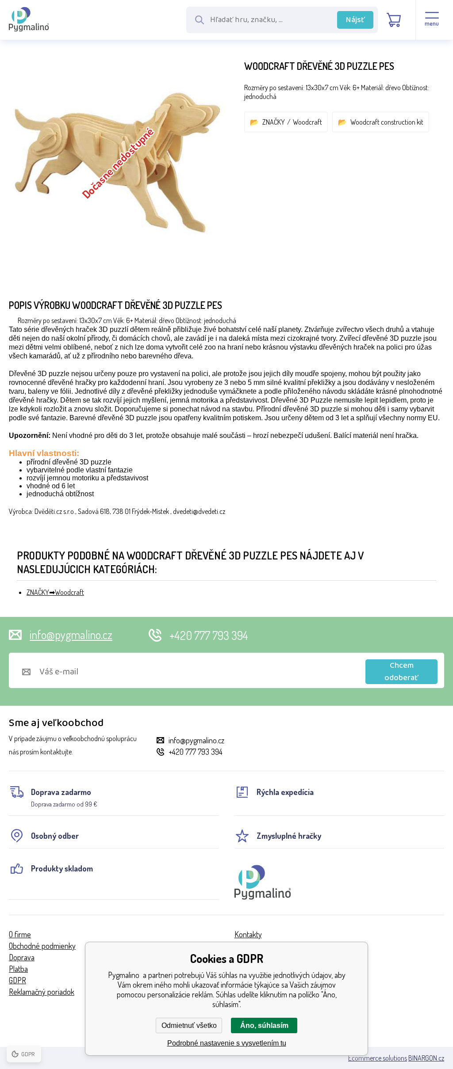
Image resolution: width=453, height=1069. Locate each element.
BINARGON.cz (426, 1058)
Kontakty (248, 934)
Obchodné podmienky (42, 946)
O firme (20, 934)
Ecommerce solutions (377, 1058)
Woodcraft (307, 122)
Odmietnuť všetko (189, 1025)
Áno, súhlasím (264, 1025)
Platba (18, 969)
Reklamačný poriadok (41, 992)
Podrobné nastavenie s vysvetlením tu (226, 1043)
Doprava (22, 957)
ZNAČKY (273, 122)
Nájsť (355, 20)
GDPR (17, 980)
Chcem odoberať (401, 671)
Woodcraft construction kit (386, 122)
